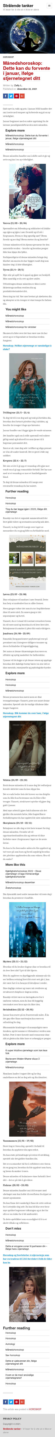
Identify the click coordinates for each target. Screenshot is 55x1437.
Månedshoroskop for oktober (21, 327)
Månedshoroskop (15, 144)
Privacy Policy (12, 1418)
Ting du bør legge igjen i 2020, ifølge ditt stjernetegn (26, 510)
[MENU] (49, 5)
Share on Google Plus (22, 96)
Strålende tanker (18, 5)
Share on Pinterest (16, 96)
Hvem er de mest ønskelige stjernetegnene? (20, 1376)
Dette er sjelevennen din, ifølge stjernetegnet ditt (21, 1362)
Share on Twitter (11, 96)
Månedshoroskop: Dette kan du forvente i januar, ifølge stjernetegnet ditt (26, 70)
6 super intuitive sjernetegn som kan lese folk (26, 1052)
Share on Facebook (5, 96)
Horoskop (11, 497)
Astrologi (10, 1344)
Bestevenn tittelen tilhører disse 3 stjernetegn (23, 1060)
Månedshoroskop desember (20, 882)
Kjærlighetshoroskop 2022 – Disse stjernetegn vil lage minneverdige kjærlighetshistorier (23, 874)
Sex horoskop (13, 1355)
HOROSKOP (8, 57)
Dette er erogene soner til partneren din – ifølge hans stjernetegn (26, 1247)
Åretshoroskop (13, 888)
